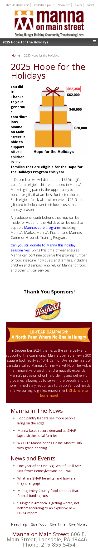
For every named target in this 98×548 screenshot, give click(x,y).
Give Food (38, 524)
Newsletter (64, 5)
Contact (89, 5)
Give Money (78, 524)
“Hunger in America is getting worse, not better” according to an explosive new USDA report (48, 508)
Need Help (19, 524)
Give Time (57, 524)
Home (16, 55)
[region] (49, 310)
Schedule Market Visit (17, 5)
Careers (78, 5)
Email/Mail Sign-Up (43, 5)
